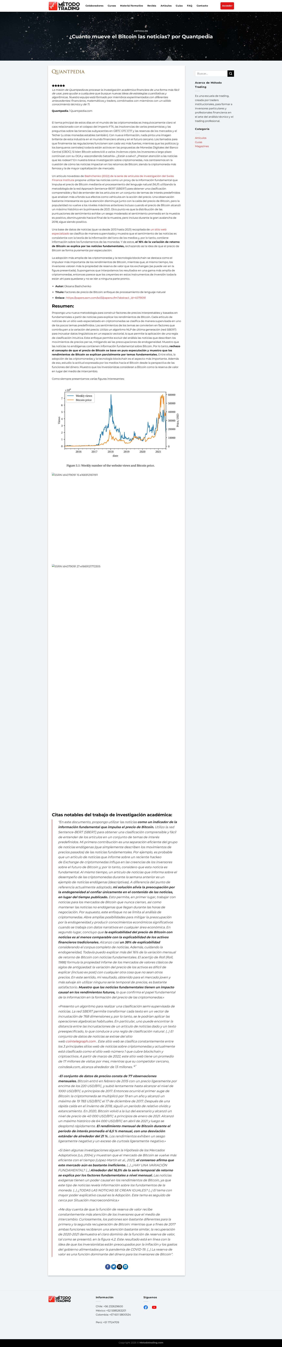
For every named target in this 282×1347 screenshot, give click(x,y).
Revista (151, 5)
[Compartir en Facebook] (107, 1267)
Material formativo (131, 5)
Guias (198, 142)
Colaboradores (94, 5)
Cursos (112, 5)
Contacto (202, 5)
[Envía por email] (119, 1267)
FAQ (189, 5)
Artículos (166, 5)
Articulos (141, 31)
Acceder (227, 5)
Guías (179, 5)
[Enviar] (230, 73)
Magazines (202, 146)
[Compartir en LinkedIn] (125, 1267)
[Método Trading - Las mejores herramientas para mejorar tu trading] (64, 6)
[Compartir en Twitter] (113, 1267)
